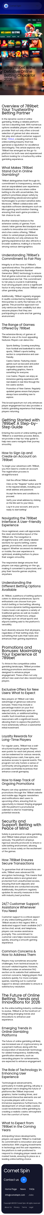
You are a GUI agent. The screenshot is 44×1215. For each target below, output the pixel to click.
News (23, 1189)
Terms (24, 1207)
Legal (31, 1207)
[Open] (37, 6)
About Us (8, 1207)
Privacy (17, 1207)
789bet (10, 139)
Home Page (11, 1189)
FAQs (31, 1189)
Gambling (9, 62)
